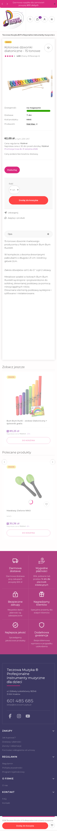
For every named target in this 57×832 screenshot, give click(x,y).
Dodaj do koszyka (28, 200)
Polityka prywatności (12, 767)
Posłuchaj (12, 170)
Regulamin (7, 763)
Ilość (11, 183)
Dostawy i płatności (11, 742)
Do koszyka (28, 440)
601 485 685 (20, 700)
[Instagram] (19, 716)
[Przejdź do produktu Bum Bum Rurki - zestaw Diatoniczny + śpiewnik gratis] (28, 396)
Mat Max (31, 124)
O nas (5, 785)
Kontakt (6, 803)
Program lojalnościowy (13, 772)
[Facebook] (10, 716)
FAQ (4, 799)
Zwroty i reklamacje (11, 746)
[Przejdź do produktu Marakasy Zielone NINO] (28, 486)
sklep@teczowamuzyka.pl (19, 704)
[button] (54, 4)
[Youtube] (27, 716)
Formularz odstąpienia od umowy (18, 750)
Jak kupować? (9, 737)
